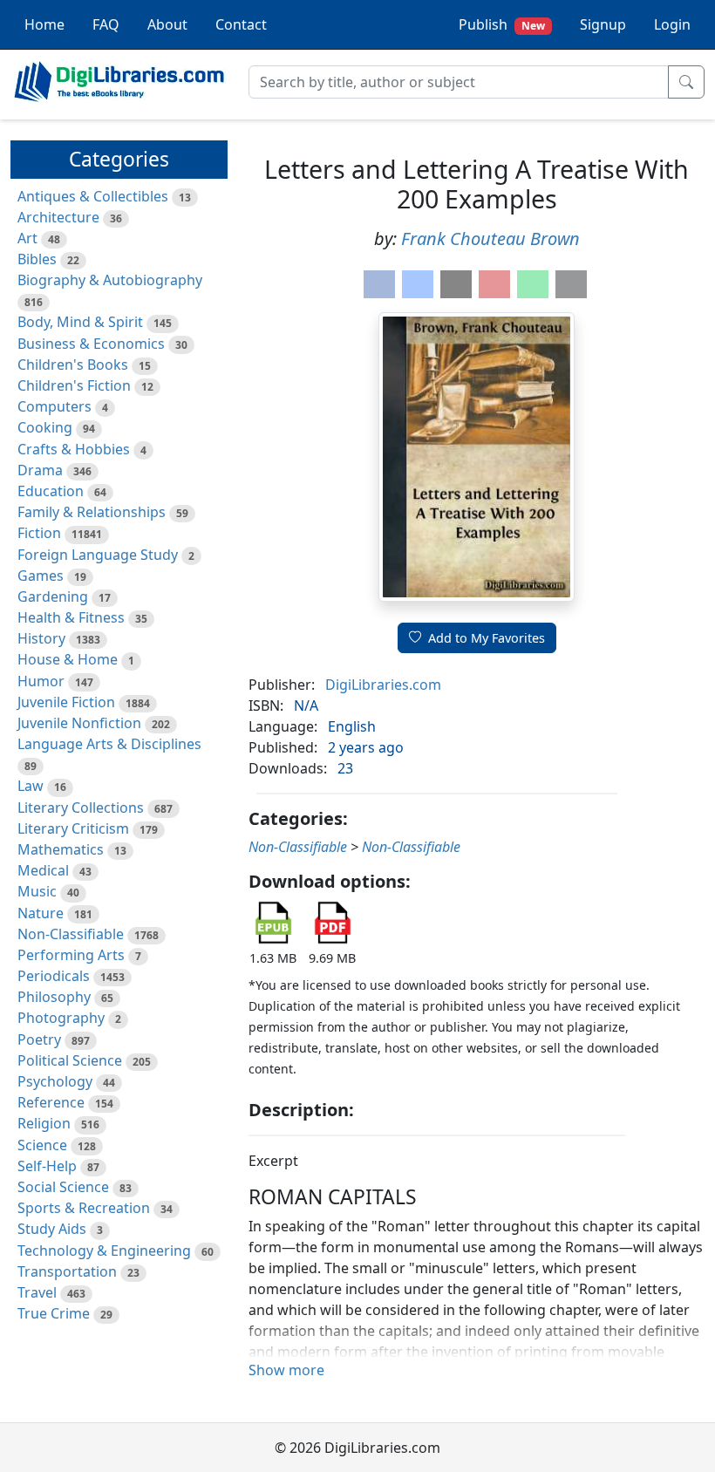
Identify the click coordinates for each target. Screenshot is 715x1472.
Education (50, 491)
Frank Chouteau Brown (490, 238)
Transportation (67, 1271)
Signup (603, 24)
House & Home (67, 659)
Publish (502, 24)
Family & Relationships (91, 511)
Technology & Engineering (104, 1250)
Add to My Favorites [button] (486, 638)
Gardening (52, 596)
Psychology (54, 1081)
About (167, 24)
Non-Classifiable (70, 934)
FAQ (105, 24)
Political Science (69, 1060)
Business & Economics (91, 343)
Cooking (44, 427)
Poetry (39, 1039)
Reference (51, 1102)
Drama (40, 470)
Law (30, 785)
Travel (37, 1292)
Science (42, 1145)
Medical (43, 870)
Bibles (37, 259)
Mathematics (60, 849)
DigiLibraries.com (383, 684)
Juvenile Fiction (66, 702)
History (41, 638)
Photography (61, 1017)
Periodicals (53, 975)
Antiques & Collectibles (92, 196)
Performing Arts (71, 954)
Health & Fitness (71, 617)
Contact (241, 24)
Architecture (58, 217)
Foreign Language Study (97, 554)
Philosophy (54, 996)
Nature (40, 913)
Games (40, 575)
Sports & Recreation (83, 1207)
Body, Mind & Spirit (80, 321)
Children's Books (72, 364)
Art (27, 238)
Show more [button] (286, 1370)
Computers (54, 406)
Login (672, 24)
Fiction (39, 532)
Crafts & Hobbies (73, 449)
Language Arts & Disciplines (109, 743)
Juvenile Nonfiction (79, 723)
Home (44, 24)
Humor (41, 681)
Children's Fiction (74, 385)
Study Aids (51, 1228)
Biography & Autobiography (109, 280)
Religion (44, 1123)
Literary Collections (80, 807)
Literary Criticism (73, 828)
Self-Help (47, 1166)
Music (37, 891)
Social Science (63, 1186)
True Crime (53, 1313)
